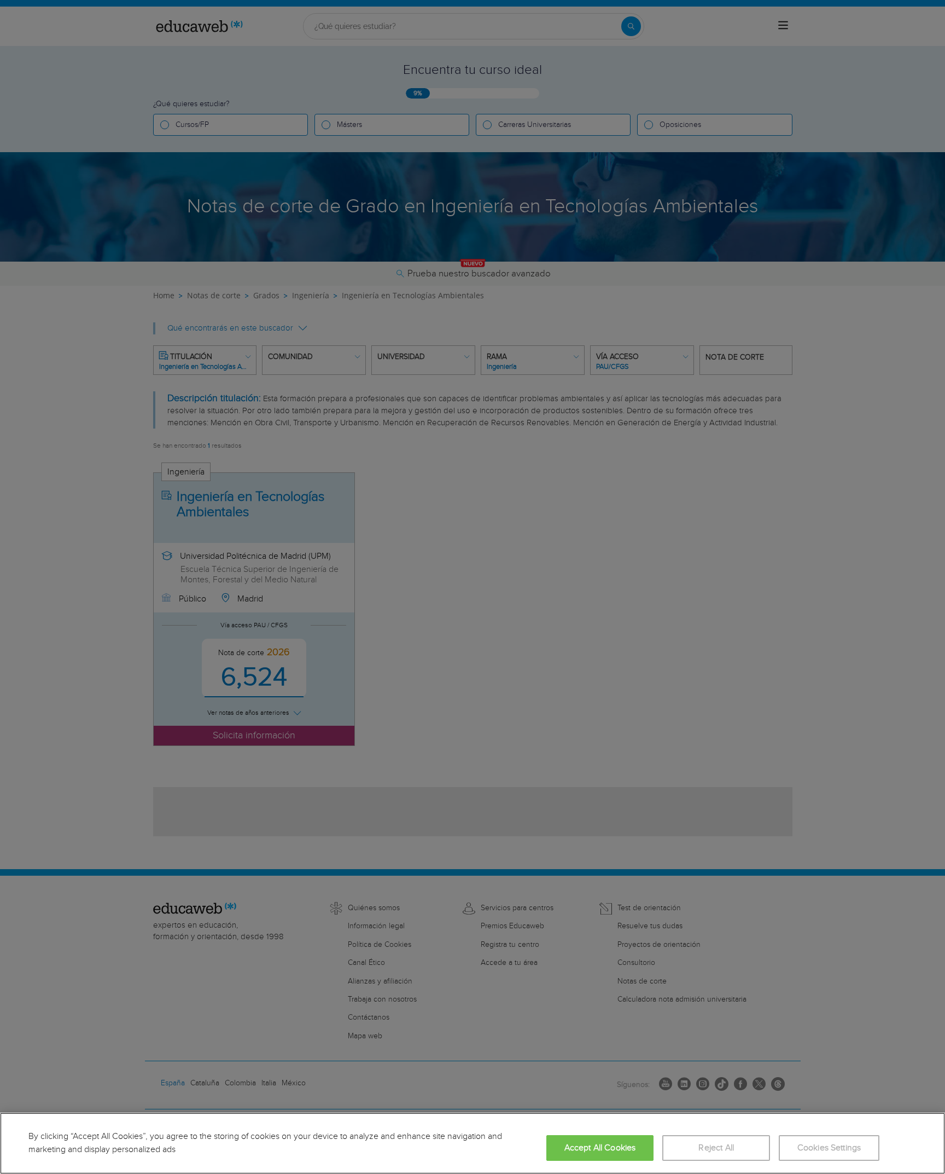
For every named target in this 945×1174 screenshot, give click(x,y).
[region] (472, 1143)
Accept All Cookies (600, 1148)
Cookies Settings (829, 1148)
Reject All (716, 1148)
